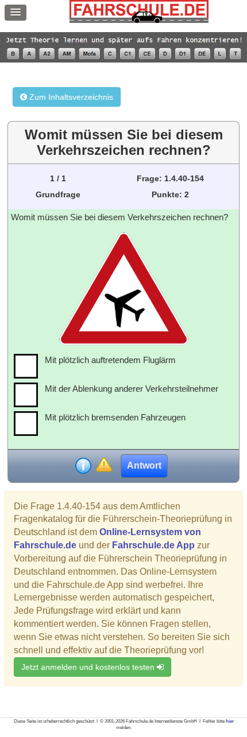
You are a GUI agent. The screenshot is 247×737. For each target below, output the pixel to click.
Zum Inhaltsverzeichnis (70, 97)
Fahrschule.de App (153, 545)
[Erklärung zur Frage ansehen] (83, 466)
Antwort (144, 465)
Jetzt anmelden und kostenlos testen (89, 667)
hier (230, 721)
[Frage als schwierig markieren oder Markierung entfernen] (104, 465)
